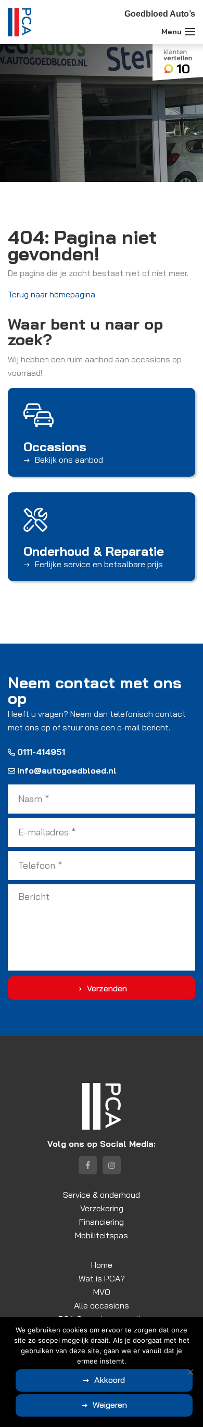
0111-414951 (41, 752)
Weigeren (110, 1404)
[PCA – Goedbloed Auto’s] (19, 22)
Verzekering (101, 1208)
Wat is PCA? (102, 1278)
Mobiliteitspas (101, 1235)
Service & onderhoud (101, 1194)
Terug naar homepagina (51, 294)
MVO (101, 1292)
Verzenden (107, 988)
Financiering (101, 1221)
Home (101, 1265)
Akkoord (109, 1379)
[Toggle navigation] (190, 31)
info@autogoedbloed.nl (67, 770)
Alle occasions (101, 1305)
